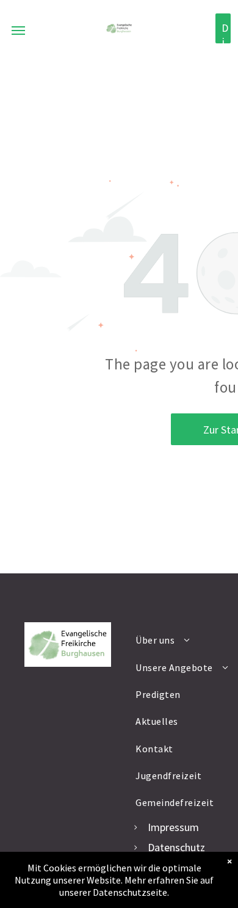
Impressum (173, 827)
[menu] (18, 30)
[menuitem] (182, 640)
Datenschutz (176, 847)
